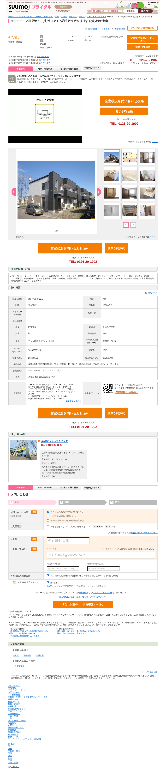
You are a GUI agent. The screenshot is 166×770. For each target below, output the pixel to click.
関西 (10, 755)
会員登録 (130, 11)
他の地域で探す (63, 11)
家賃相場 (12, 706)
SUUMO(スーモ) (153, 3)
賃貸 (57, 16)
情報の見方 (153, 293)
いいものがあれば (78, 527)
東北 (10, 746)
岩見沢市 (73, 16)
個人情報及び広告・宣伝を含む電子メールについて (81, 597)
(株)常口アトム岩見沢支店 (54, 441)
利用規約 (83, 592)
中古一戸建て (14, 716)
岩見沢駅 (40, 655)
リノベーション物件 (17, 720)
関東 (10, 748)
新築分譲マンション (17, 709)
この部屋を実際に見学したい (63, 516)
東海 (10, 753)
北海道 (64, 16)
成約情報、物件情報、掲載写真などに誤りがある (78, 631)
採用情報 (16, 695)
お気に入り (99, 11)
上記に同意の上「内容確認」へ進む (83, 604)
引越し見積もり (15, 732)
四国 (10, 758)
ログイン (145, 11)
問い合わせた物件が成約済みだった (26, 633)
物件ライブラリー (16, 737)
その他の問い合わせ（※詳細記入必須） (68, 520)
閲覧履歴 (114, 11)
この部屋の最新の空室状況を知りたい (67, 512)
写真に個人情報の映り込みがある (25, 636)
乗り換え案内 (43, 56)
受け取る (54, 583)
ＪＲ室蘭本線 (18, 666)
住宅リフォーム (15, 725)
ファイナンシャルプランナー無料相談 (24, 739)
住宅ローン (13, 734)
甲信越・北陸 (14, 751)
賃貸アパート (14, 702)
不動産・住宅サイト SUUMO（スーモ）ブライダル (30, 16)
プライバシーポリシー (102, 592)
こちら (155, 141)
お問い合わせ (14, 692)
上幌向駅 (27, 655)
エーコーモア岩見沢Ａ (96, 16)
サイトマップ (14, 685)
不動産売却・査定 (16, 727)
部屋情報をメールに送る (98, 29)
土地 (10, 718)
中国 (10, 760)
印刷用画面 (120, 29)
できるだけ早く (57, 527)
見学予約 (142, 47)
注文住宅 (12, 723)
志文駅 (82, 16)
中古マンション (15, 711)
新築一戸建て (14, 713)
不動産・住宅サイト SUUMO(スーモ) (24, 697)
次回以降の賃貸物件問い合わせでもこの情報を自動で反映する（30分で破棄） (85, 576)
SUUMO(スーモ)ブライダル (30, 8)
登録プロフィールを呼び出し (145, 533)
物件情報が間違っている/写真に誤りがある (29, 631)
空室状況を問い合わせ (142, 39)
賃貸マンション (15, 699)
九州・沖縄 (13, 762)
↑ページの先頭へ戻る (150, 672)
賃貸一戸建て (14, 704)
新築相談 (12, 730)
